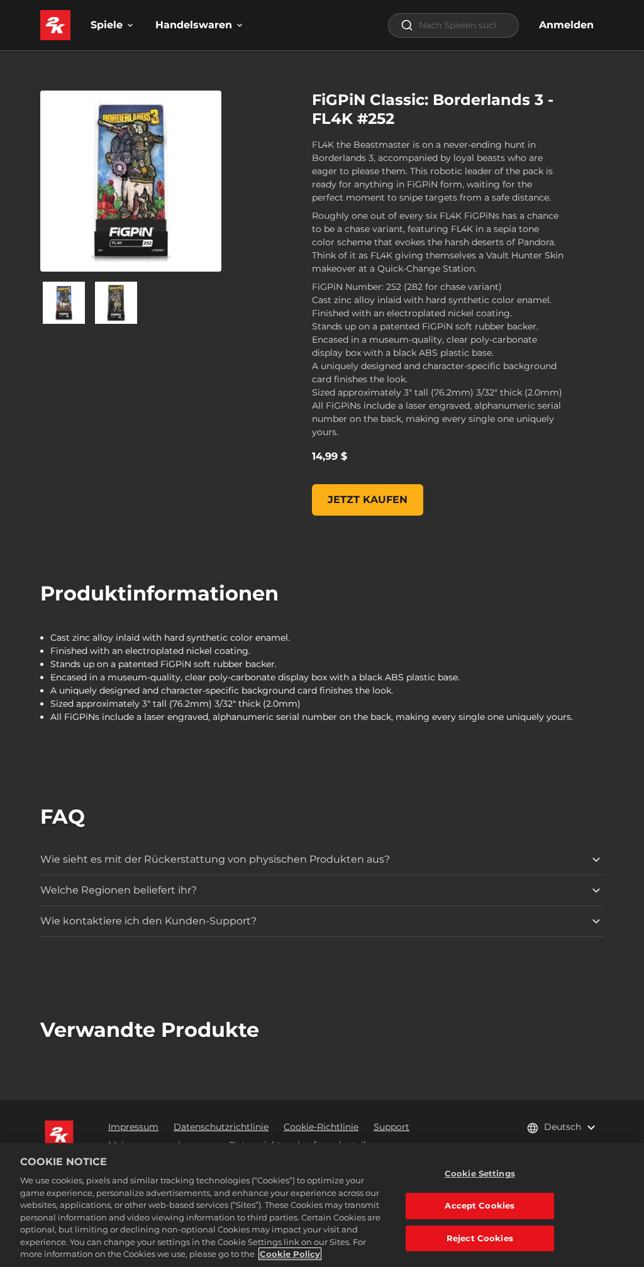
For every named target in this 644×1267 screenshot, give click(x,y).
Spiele (107, 25)
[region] (322, 1205)
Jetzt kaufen (368, 500)
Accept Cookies (479, 1205)
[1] (116, 303)
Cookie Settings (480, 1173)
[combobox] (453, 25)
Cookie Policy (290, 1254)
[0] (64, 303)
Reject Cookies (480, 1238)
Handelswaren (193, 25)
